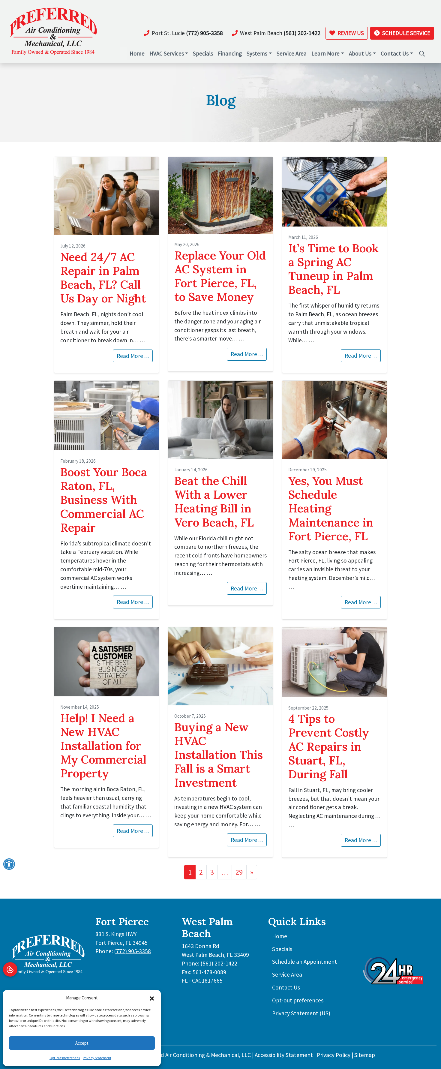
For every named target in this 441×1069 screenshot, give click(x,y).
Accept (81, 1043)
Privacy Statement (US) (301, 1013)
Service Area (287, 974)
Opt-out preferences (65, 1057)
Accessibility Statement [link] (284, 1054)
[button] (152, 998)
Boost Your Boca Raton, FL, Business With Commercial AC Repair (103, 499)
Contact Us (286, 987)
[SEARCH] (422, 50)
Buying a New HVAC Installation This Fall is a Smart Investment (218, 754)
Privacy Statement (97, 1057)
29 (239, 872)
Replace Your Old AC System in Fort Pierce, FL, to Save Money (220, 276)
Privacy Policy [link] (333, 1054)
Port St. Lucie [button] (187, 33)
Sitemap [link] (364, 1054)
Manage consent (10, 969)
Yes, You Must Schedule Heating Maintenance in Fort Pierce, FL (330, 508)
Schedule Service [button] (405, 33)
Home (279, 936)
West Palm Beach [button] (280, 33)
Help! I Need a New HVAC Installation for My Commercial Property (103, 745)
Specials (282, 949)
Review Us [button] (350, 33)
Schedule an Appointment (304, 961)
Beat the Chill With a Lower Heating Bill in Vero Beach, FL (214, 501)
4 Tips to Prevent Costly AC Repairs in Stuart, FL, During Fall (328, 746)
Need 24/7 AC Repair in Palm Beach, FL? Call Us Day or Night (103, 277)
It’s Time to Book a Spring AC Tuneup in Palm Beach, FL (333, 269)
